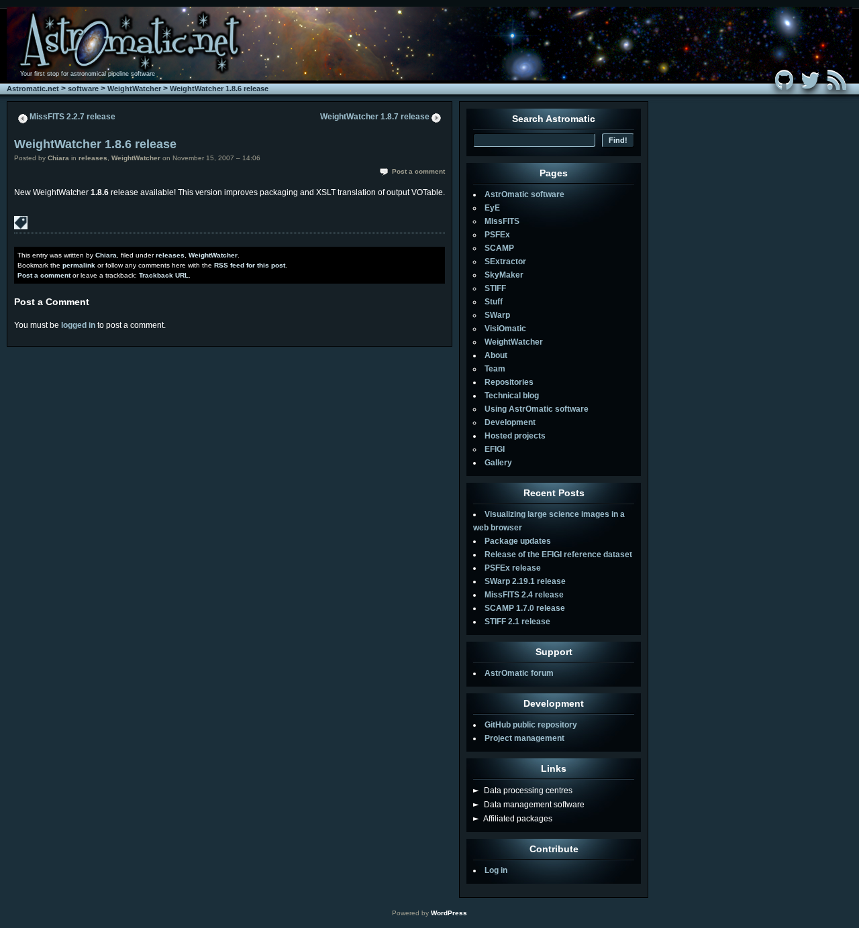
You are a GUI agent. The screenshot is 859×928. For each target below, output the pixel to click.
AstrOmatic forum (519, 673)
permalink (78, 265)
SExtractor (505, 261)
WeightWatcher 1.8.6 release (219, 88)
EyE (492, 208)
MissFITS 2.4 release (524, 594)
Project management (524, 738)
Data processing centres (522, 790)
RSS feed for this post (249, 265)
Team (495, 368)
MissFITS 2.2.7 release (72, 116)
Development (510, 422)
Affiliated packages (512, 818)
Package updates (518, 541)
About (496, 355)
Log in (496, 870)
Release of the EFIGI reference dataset (558, 554)
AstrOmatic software (524, 194)
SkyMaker (504, 275)
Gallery (498, 462)
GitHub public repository (531, 725)
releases (93, 158)
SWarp (497, 315)
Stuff (494, 301)
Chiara (58, 158)
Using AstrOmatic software (537, 409)
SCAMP (499, 248)
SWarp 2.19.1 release (525, 581)
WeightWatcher (134, 88)
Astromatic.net (33, 88)
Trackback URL (164, 275)
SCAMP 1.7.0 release (525, 608)
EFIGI (495, 449)
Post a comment (418, 171)
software (83, 88)
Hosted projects (515, 436)
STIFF (495, 288)
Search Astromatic (553, 118)
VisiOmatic (505, 328)
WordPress (449, 913)
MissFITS (502, 221)
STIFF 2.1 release (517, 621)
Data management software (529, 804)
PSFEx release (513, 568)
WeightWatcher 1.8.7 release (375, 116)
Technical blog (512, 395)
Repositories (509, 382)
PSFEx (497, 234)
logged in (78, 325)
